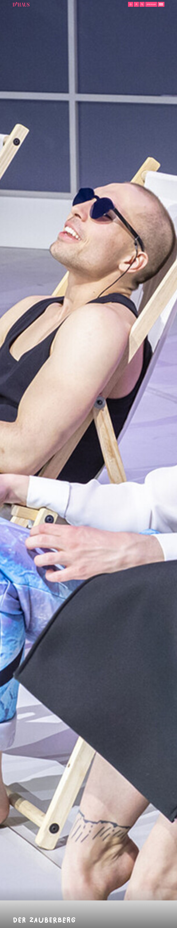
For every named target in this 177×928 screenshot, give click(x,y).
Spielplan (151, 4)
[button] (130, 4)
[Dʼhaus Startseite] (21, 4)
